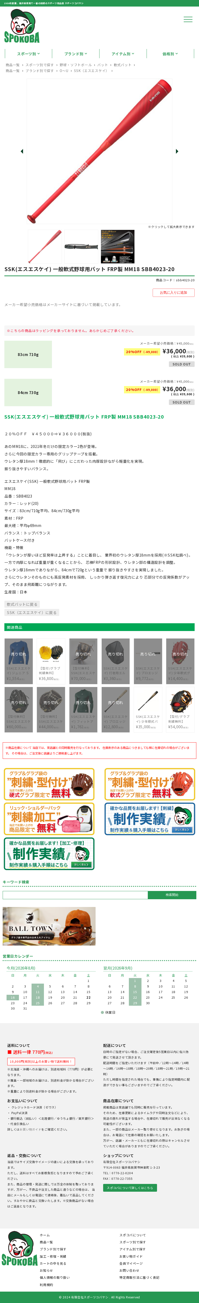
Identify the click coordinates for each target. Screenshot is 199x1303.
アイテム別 (121, 53)
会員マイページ (131, 1263)
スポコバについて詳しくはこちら (130, 1188)
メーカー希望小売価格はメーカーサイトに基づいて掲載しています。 (63, 304)
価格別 (168, 53)
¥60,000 (19, 719)
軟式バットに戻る (22, 604)
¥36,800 (51, 673)
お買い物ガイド (30, 1129)
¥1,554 (19, 670)
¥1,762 (83, 719)
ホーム (45, 1235)
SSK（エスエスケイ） (91, 70)
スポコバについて (132, 1235)
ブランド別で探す (39, 70)
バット (102, 64)
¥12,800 (116, 719)
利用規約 (46, 1284)
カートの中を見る (53, 1263)
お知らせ (46, 1270)
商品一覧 (13, 64)
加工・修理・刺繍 (53, 1256)
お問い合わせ (129, 1270)
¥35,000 (148, 721)
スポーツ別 (26, 53)
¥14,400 (180, 670)
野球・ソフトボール (76, 64)
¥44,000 (51, 719)
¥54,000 (180, 721)
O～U (64, 70)
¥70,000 (83, 670)
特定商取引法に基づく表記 (139, 1277)
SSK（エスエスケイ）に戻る (32, 612)
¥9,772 (148, 670)
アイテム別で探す (132, 1249)
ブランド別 (73, 53)
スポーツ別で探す (39, 64)
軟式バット (123, 64)
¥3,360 (116, 670)
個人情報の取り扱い (55, 1277)
